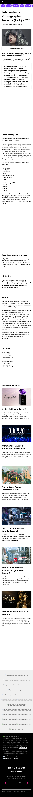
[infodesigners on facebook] (11, 757)
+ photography (7, 59)
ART (22, 5)
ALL (3, 5)
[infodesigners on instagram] (11, 759)
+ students (26, 59)
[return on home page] (10, 2)
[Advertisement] (16, 108)
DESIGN (9, 5)
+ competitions (17, 59)
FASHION (28, 5)
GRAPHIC (16, 5)
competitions (23, 747)
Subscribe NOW (17, 782)
